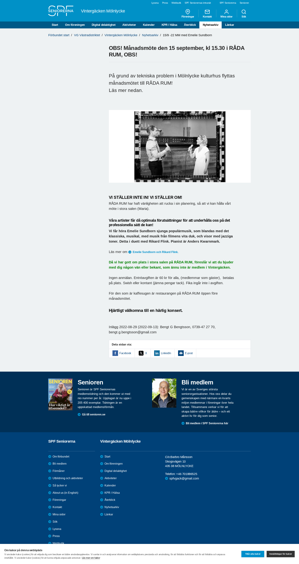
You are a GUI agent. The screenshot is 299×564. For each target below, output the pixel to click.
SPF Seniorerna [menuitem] (228, 2)
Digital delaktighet (103, 24)
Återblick (190, 24)
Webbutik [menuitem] (176, 2)
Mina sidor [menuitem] (226, 16)
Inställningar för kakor (280, 554)
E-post (189, 353)
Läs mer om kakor (91, 558)
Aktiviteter (129, 24)
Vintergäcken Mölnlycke (121, 35)
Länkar (229, 24)
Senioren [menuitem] (244, 2)
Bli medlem (59, 463)
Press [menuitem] (165, 2)
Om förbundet (61, 456)
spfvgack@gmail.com (184, 478)
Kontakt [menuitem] (207, 16)
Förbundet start (58, 35)
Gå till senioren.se (93, 414)
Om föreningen (75, 24)
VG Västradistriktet (87, 35)
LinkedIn (166, 353)
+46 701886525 (186, 474)
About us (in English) (65, 492)
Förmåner (59, 470)
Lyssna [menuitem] (155, 2)
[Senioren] (60, 394)
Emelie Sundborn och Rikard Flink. (155, 252)
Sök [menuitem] (244, 16)
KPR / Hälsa (169, 24)
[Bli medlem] (164, 393)
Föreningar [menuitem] (188, 16)
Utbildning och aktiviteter (68, 478)
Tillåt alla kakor (253, 554)
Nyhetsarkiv (210, 24)
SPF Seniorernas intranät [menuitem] (198, 2)
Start (55, 24)
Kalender (149, 24)
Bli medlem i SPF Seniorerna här (207, 423)
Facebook (125, 353)
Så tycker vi (60, 485)
